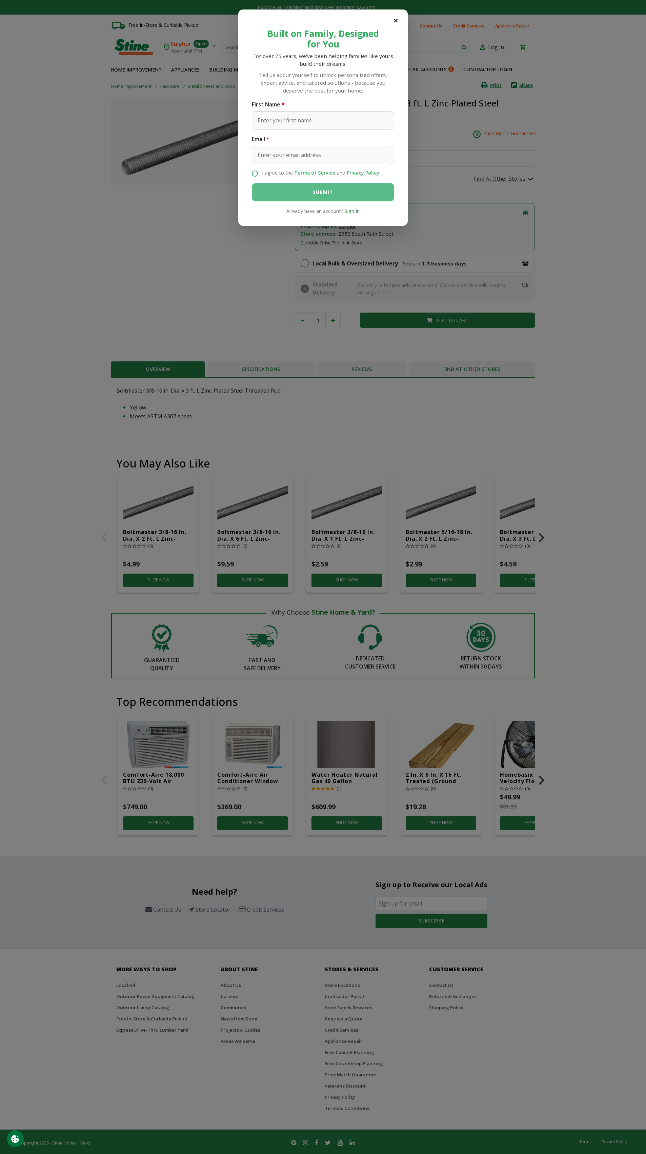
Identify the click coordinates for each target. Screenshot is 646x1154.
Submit (323, 192)
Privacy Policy (363, 173)
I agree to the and (320, 173)
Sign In (352, 211)
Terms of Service (315, 173)
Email (258, 139)
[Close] (396, 20)
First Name (266, 104)
